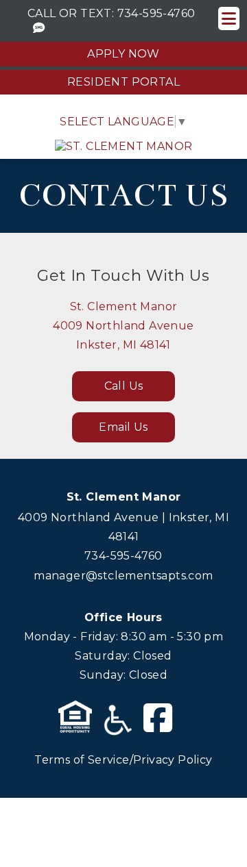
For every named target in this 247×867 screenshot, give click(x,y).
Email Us (123, 427)
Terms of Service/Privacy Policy (123, 759)
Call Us (123, 385)
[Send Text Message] (39, 28)
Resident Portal (123, 81)
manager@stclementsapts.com (123, 575)
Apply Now (123, 53)
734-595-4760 (156, 13)
